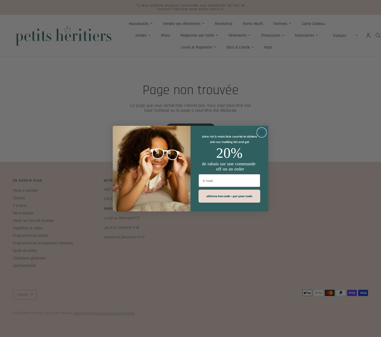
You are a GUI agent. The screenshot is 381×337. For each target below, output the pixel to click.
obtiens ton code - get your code (229, 196)
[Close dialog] (261, 132)
